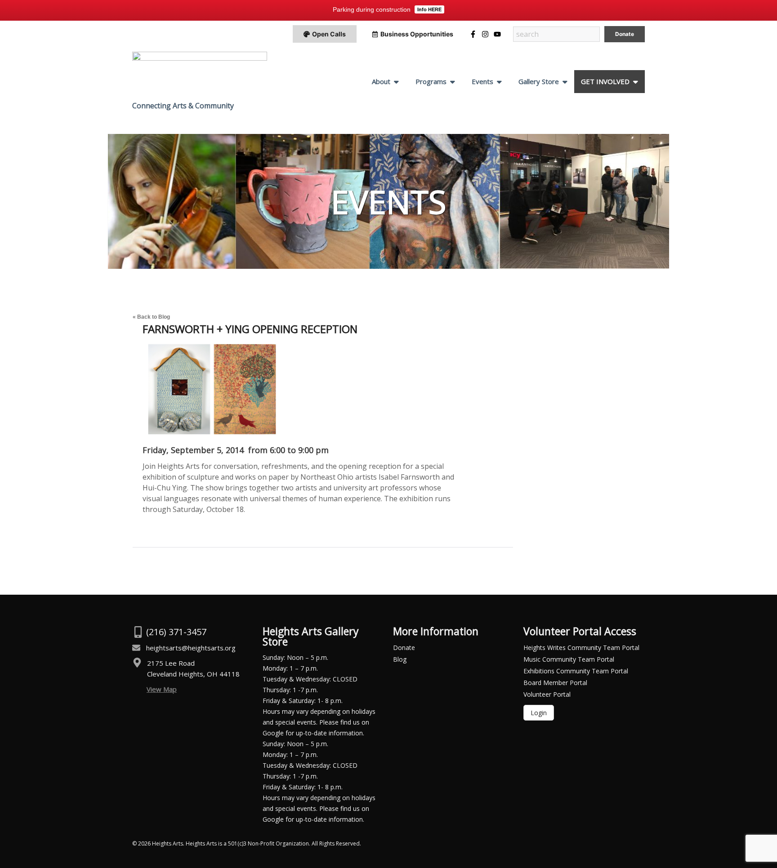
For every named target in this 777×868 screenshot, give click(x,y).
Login (539, 712)
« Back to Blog (151, 317)
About (381, 81)
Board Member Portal (555, 682)
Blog (399, 659)
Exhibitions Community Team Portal (575, 671)
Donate (404, 647)
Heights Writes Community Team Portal (581, 647)
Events (482, 81)
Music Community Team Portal (568, 659)
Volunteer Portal (547, 694)
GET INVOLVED (605, 81)
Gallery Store (538, 81)
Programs (431, 81)
